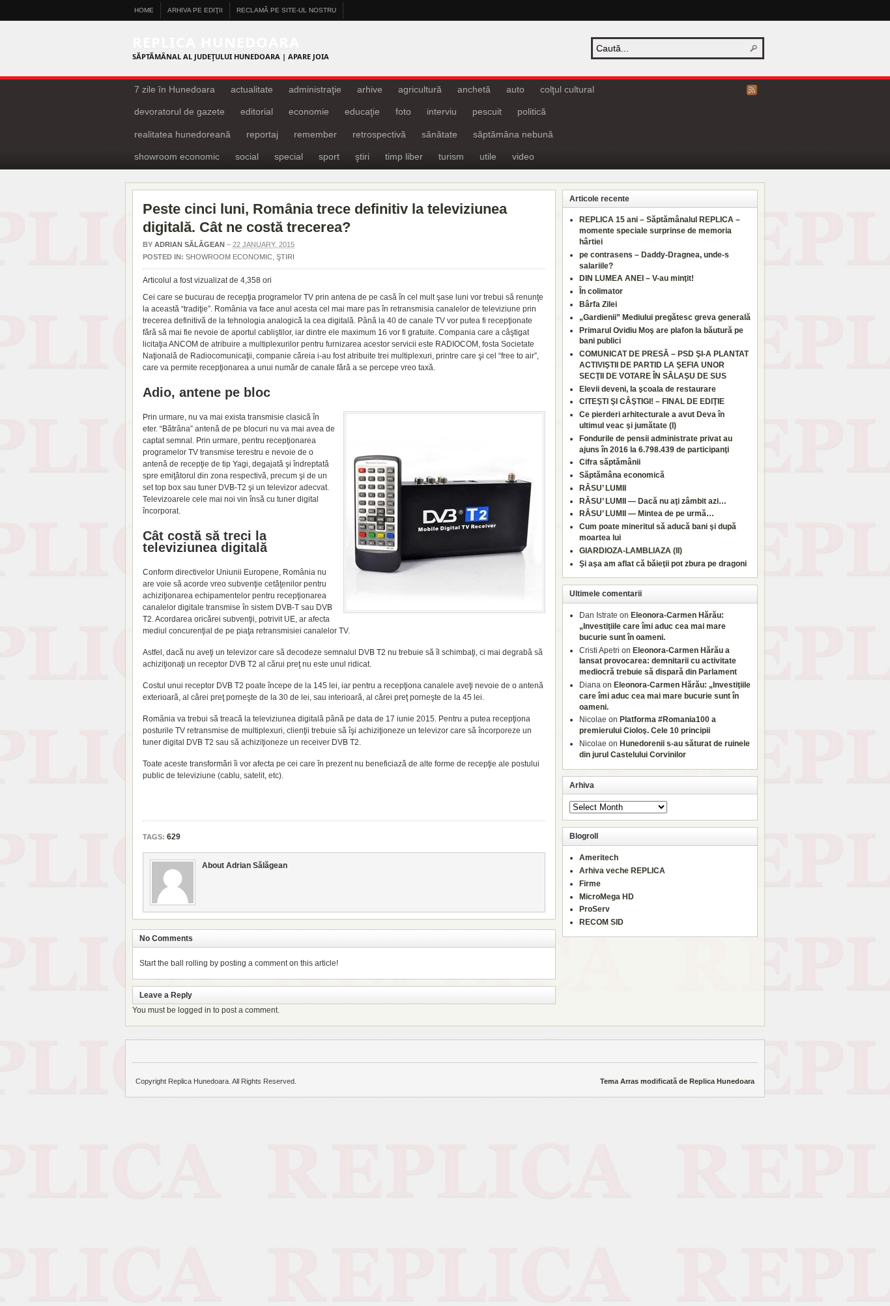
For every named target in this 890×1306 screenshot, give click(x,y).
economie (309, 111)
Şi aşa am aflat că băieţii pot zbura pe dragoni (663, 563)
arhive (369, 89)
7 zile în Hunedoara (174, 89)
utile (488, 156)
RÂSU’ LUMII (602, 488)
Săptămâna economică (622, 475)
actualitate (252, 89)
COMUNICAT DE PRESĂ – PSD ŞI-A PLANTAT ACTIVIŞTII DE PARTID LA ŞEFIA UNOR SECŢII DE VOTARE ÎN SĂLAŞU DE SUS (664, 365)
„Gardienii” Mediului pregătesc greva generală (665, 317)
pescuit (487, 111)
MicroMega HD (606, 896)
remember (315, 134)
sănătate (439, 134)
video (523, 156)
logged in (194, 1010)
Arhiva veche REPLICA (622, 870)
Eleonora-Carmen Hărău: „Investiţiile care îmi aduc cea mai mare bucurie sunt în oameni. (652, 626)
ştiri (362, 156)
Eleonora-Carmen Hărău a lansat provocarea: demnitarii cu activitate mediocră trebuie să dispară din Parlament (658, 661)
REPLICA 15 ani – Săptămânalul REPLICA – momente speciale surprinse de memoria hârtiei (659, 230)
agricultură (420, 89)
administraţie (315, 89)
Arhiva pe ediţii (195, 10)
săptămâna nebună (513, 134)
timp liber (404, 156)
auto (515, 89)
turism (451, 156)
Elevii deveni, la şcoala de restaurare (647, 389)
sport (329, 156)
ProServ (594, 909)
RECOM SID (601, 922)
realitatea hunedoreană (182, 134)
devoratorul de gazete (179, 111)
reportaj (262, 134)
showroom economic (177, 156)
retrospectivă (379, 134)
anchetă (474, 89)
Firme (590, 883)
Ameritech (598, 857)
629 (173, 836)
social (247, 156)
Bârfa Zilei (598, 304)
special (288, 156)
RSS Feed (752, 90)
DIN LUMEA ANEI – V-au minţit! (636, 278)
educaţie (362, 111)
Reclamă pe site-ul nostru (286, 10)
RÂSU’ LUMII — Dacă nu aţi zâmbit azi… (652, 501)
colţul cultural (567, 89)
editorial (256, 111)
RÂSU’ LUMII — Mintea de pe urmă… (646, 513)
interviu (442, 111)
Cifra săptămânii (609, 462)
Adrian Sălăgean (189, 244)
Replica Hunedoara (216, 41)
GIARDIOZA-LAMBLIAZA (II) (630, 550)
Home (144, 10)
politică (531, 111)
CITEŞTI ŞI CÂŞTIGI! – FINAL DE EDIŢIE (652, 401)
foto (403, 111)
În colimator (601, 291)
